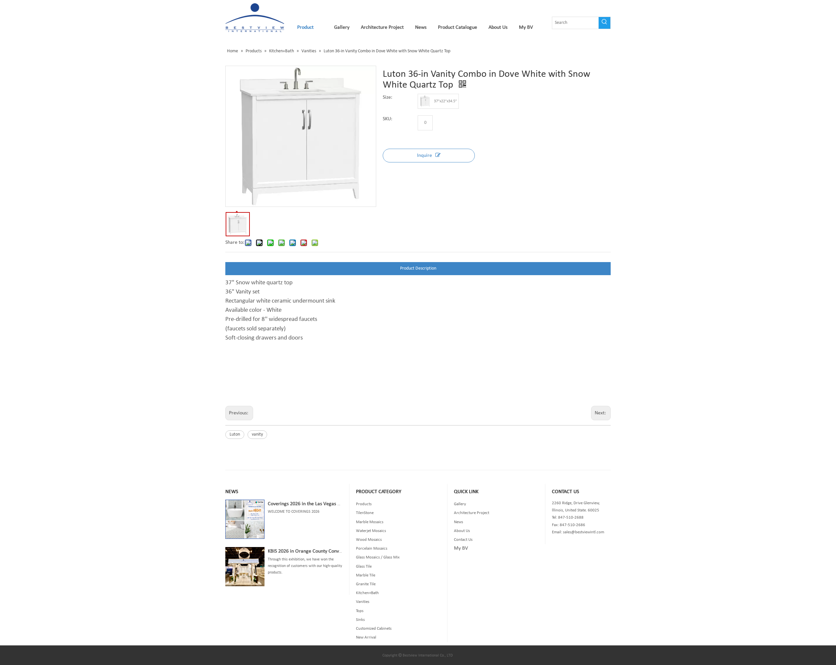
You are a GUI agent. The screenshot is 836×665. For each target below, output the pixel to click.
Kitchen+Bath (367, 593)
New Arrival (366, 637)
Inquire (424, 155)
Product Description (418, 268)
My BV (461, 548)
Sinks (360, 620)
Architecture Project (471, 513)
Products (364, 504)
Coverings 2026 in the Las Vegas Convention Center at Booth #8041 (339, 504)
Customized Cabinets (374, 628)
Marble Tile (365, 575)
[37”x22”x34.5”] (425, 101)
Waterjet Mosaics (371, 531)
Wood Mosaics (369, 540)
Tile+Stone (365, 513)
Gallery (460, 504)
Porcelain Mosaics (371, 548)
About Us (462, 531)
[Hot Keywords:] (604, 23)
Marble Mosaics (369, 522)
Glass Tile (364, 566)
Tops (359, 611)
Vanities (362, 602)
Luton (235, 434)
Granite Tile (366, 584)
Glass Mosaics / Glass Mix (378, 557)
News (458, 522)
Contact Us (463, 540)
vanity (257, 434)
